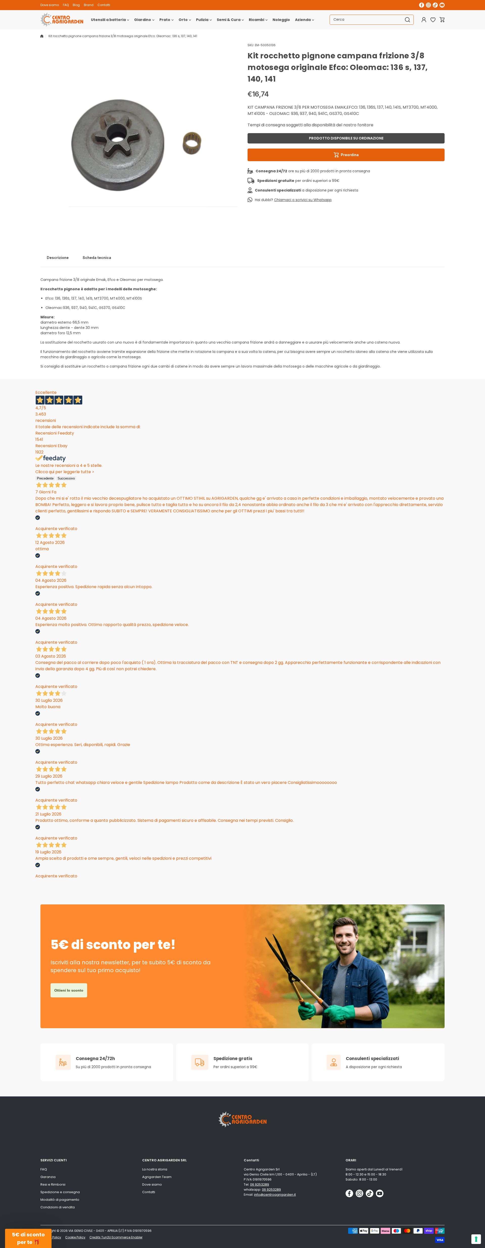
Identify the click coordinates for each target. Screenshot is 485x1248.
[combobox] (372, 20)
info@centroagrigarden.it (275, 1194)
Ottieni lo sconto (68, 990)
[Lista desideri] (432, 19)
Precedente (45, 478)
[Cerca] (407, 20)
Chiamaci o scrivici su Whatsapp (303, 199)
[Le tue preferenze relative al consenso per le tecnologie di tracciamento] (476, 1239)
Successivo (66, 478)
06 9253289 (259, 1184)
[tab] (57, 258)
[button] (442, 19)
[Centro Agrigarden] (61, 20)
